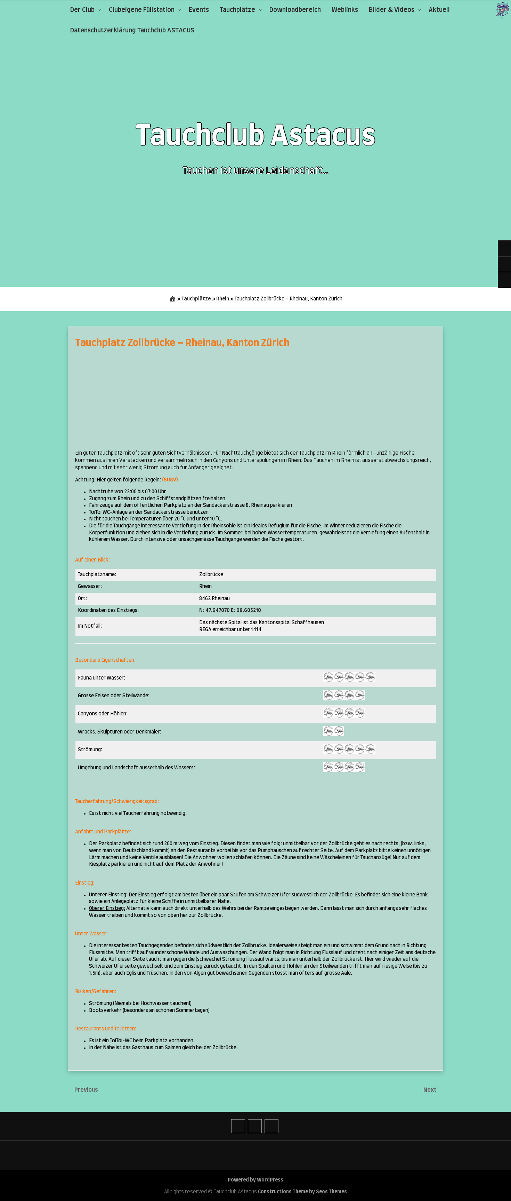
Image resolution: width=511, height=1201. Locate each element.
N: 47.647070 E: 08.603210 (230, 610)
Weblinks (345, 10)
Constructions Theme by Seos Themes (302, 1192)
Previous (86, 1090)
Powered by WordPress (255, 1180)
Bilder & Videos (391, 10)
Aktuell (439, 10)
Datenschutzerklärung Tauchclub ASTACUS (132, 31)
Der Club (82, 10)
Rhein (222, 299)
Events (199, 10)
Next (430, 1090)
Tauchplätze (237, 10)
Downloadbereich (295, 10)
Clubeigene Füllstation (142, 10)
